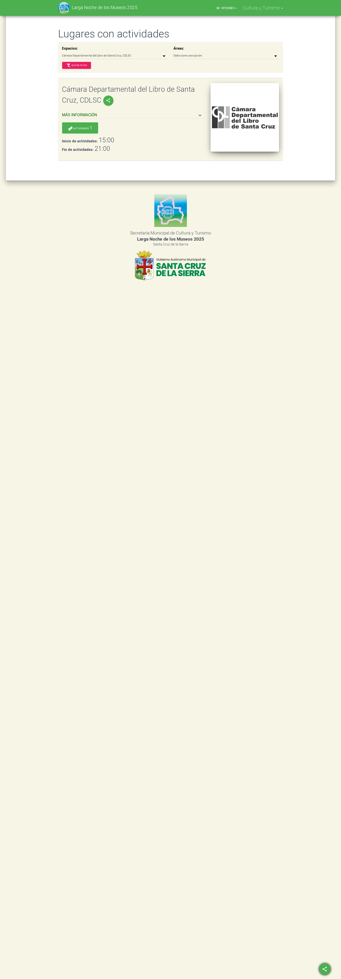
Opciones (225, 8)
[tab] (133, 113)
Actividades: (80, 128)
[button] (132, 115)
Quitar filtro (76, 65)
